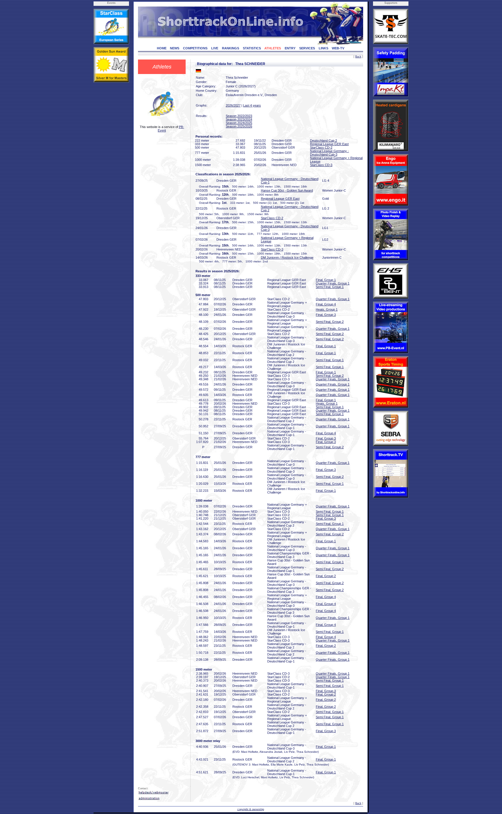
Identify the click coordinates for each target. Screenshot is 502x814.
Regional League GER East (329, 144)
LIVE (214, 48)
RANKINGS (230, 48)
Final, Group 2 (326, 576)
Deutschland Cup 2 (323, 140)
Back (358, 56)
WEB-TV (338, 48)
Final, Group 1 (326, 280)
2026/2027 (233, 105)
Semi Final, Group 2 (330, 321)
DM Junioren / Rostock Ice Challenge (287, 257)
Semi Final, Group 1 (330, 287)
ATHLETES (272, 48)
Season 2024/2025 (239, 123)
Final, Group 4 (326, 304)
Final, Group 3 (326, 314)
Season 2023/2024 (239, 119)
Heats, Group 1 (327, 309)
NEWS (174, 48)
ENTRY (290, 48)
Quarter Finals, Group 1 (332, 283)
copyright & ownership (250, 809)
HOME (161, 48)
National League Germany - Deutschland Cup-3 (329, 152)
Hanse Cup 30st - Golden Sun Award (287, 190)
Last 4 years (252, 105)
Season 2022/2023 (239, 116)
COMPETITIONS (195, 48)
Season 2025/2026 (239, 126)
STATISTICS (252, 48)
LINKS (323, 48)
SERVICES (307, 48)
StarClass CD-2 (321, 147)
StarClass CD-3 (321, 165)
